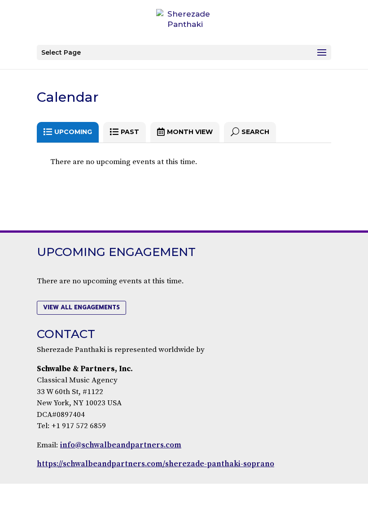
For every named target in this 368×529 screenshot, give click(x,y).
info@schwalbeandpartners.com (120, 445)
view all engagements (81, 307)
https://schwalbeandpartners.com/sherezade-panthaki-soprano (155, 464)
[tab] (68, 132)
